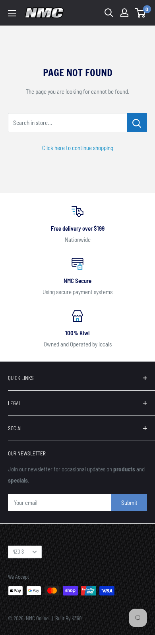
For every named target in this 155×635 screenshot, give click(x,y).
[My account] (124, 12)
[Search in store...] (137, 122)
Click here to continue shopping (77, 147)
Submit (129, 502)
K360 (77, 618)
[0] (140, 13)
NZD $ (18, 551)
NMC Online (37, 618)
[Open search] (109, 12)
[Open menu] (12, 13)
